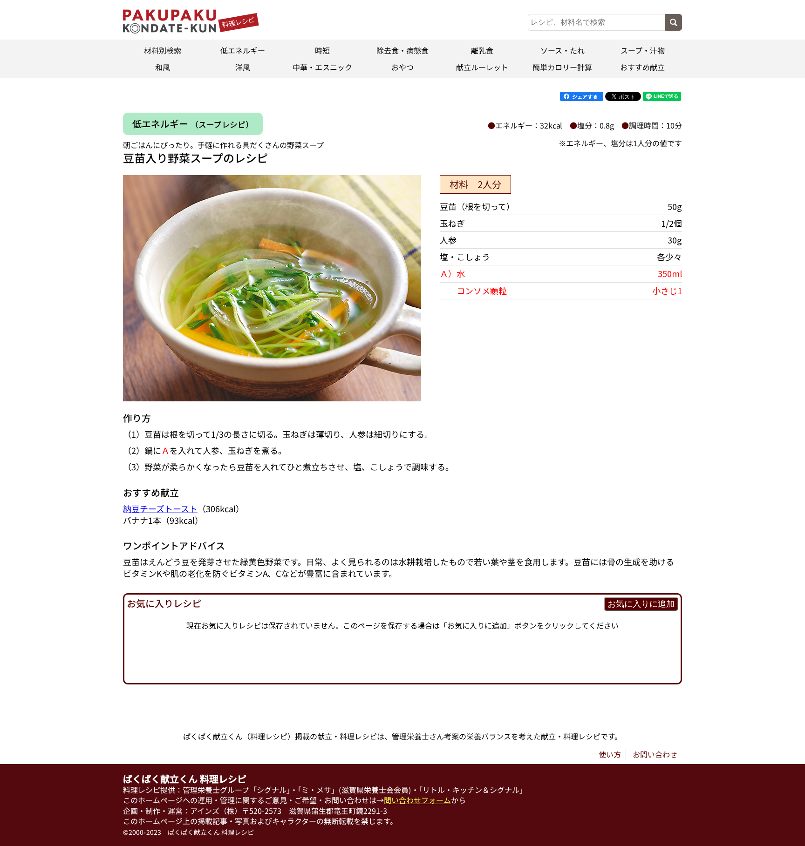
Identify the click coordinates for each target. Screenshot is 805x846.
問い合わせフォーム (417, 799)
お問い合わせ (655, 754)
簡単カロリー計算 (562, 67)
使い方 (610, 754)
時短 (322, 50)
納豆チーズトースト (160, 508)
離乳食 (482, 50)
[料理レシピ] (169, 30)
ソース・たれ (562, 50)
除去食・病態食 (402, 50)
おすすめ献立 (642, 67)
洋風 (242, 67)
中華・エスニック (322, 67)
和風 (162, 67)
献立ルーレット (483, 67)
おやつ (402, 67)
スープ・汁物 (642, 50)
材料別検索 (162, 50)
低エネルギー (242, 50)
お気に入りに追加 (641, 604)
